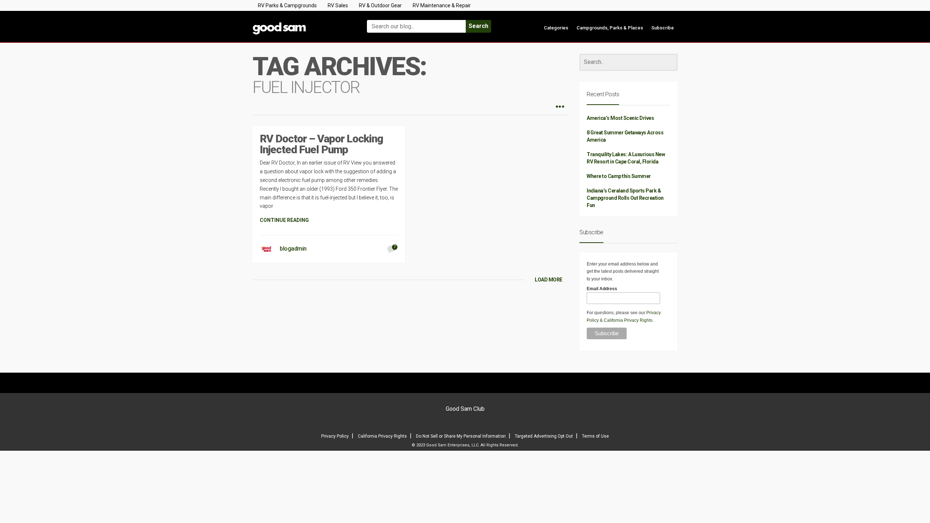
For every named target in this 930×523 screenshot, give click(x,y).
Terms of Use (595, 436)
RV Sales (338, 5)
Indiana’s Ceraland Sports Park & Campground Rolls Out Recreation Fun (625, 198)
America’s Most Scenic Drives (620, 118)
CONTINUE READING (284, 220)
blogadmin (293, 248)
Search (478, 26)
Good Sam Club (465, 408)
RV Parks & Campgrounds (287, 5)
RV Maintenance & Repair (442, 5)
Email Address (602, 288)
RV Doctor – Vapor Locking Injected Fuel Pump (321, 144)
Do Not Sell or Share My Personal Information (461, 436)
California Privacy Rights (628, 320)
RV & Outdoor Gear (380, 5)
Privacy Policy (335, 436)
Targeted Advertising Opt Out (544, 436)
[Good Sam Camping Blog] (301, 23)
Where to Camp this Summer (619, 176)
